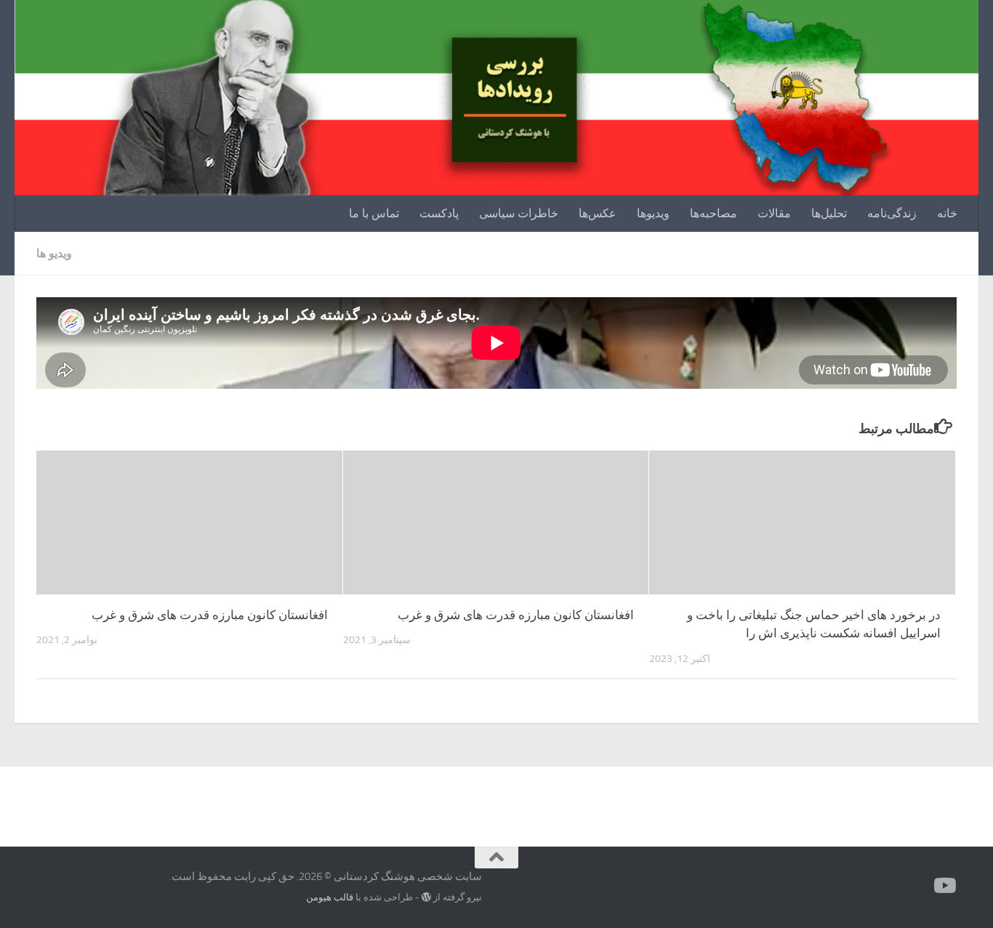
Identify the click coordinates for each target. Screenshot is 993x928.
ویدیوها (653, 213)
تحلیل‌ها (829, 213)
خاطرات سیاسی (518, 213)
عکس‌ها (597, 213)
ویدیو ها (54, 253)
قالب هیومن (329, 897)
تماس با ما (374, 213)
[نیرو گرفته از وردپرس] (426, 897)
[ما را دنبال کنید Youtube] (946, 886)
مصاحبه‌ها (713, 213)
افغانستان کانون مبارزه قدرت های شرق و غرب (210, 615)
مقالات (774, 213)
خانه (947, 213)
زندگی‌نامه (892, 213)
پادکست (439, 213)
